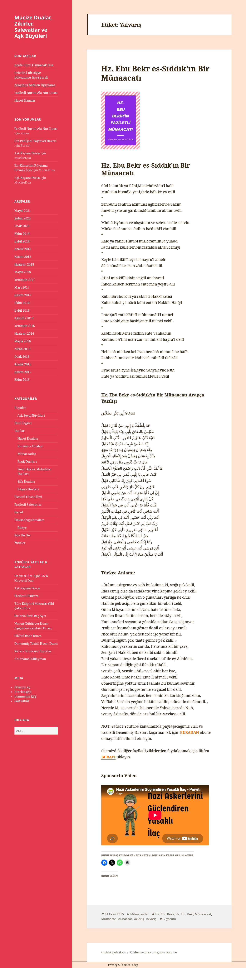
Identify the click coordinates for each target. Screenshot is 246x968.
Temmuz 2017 (24, 280)
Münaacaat (203, 914)
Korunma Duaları (30, 446)
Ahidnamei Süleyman (30, 659)
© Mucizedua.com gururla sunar (154, 952)
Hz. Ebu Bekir (164, 914)
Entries (22, 692)
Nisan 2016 (22, 349)
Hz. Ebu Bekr (184, 914)
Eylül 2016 (22, 310)
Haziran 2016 (24, 333)
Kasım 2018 (22, 257)
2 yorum (169, 919)
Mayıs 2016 (22, 341)
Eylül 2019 (22, 241)
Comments (25, 696)
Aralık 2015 (22, 364)
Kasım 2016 (22, 295)
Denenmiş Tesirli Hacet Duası (36, 643)
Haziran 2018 (24, 264)
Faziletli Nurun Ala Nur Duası (35, 93)
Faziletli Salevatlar (28, 504)
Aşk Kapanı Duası (27, 153)
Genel (18, 512)
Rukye (22, 527)
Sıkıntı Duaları (28, 489)
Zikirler (20, 543)
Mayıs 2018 (22, 272)
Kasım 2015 (22, 372)
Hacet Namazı (24, 100)
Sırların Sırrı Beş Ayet (30, 616)
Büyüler (20, 408)
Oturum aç (22, 687)
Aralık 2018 (22, 249)
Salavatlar (21, 701)
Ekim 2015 (22, 379)
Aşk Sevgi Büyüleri (31, 415)
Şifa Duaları (26, 481)
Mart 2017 (21, 287)
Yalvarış (150, 919)
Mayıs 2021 (22, 210)
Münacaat (124, 919)
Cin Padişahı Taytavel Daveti (35, 141)
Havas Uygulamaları (29, 520)
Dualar (19, 431)
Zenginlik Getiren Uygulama (35, 85)
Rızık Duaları (27, 461)
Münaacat (108, 919)
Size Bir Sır (22, 535)
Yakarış (139, 919)
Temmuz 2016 (24, 326)
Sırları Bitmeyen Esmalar (33, 651)
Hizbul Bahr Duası (27, 636)
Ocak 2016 (21, 356)
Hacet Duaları (27, 438)
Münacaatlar (26, 454)
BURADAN (189, 732)
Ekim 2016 (22, 303)
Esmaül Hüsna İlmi (28, 497)
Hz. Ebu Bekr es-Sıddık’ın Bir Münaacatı (155, 73)
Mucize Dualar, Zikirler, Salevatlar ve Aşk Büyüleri (33, 26)
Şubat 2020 (22, 218)
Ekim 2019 (22, 234)
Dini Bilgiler (23, 423)
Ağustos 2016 (23, 318)
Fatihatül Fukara (26, 596)
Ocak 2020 (21, 226)
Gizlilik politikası (113, 952)
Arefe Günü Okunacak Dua (33, 65)
